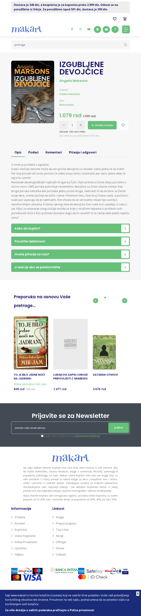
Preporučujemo (66, 523)
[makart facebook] (72, 29)
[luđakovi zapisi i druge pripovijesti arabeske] (70, 344)
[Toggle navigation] (126, 29)
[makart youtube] (88, 29)
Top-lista (62, 529)
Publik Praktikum (69, 94)
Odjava (19, 554)
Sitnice (60, 548)
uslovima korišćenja (87, 436)
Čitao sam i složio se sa (72, 436)
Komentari (53, 152)
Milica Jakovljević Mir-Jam (30, 384)
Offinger (61, 542)
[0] (125, 18)
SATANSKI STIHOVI (105, 375)
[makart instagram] (80, 29)
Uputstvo (21, 548)
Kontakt (20, 523)
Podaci (33, 152)
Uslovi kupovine (25, 536)
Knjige (60, 517)
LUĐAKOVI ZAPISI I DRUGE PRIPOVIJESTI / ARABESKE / (70, 377)
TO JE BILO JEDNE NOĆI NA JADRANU (29, 376)
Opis (18, 152)
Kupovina (21, 529)
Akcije (59, 536)
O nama (20, 517)
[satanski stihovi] (104, 352)
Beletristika (66, 104)
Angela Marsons (73, 80)
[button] (95, 300)
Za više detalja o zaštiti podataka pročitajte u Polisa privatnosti (49, 610)
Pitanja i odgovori (82, 152)
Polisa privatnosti (26, 542)
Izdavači (61, 554)
